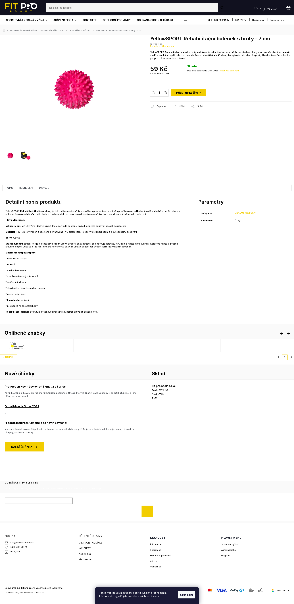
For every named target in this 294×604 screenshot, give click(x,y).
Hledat (222, 7)
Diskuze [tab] (44, 187)
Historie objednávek (160, 555)
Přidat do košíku (187, 92)
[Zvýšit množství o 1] (165, 93)
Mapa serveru (277, 20)
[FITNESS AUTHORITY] (175, 345)
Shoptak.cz (39, 593)
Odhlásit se (155, 566)
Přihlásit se (148, 511)
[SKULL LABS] (249, 345)
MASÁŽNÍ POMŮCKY (245, 213)
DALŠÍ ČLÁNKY (22, 446)
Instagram (15, 551)
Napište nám (258, 20)
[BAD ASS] (138, 345)
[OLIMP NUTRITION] (28, 345)
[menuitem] (26, 20)
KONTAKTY (240, 20)
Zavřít (167, 103)
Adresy (153, 561)
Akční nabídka (228, 550)
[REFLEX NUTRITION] (65, 345)
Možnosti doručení (229, 70)
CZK (256, 8)
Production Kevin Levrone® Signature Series (35, 386)
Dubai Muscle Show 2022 (22, 406)
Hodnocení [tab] (26, 187)
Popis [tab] (9, 187)
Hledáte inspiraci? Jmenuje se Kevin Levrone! (36, 422)
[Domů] (5, 30)
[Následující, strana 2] (285, 357)
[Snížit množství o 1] (153, 93)
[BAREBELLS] (212, 345)
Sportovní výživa (229, 544)
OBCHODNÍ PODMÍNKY (218, 20)
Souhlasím (186, 594)
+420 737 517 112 (18, 547)
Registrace (155, 550)
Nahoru (9, 357)
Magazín (225, 555)
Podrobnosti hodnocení (162, 46)
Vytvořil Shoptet (282, 590)
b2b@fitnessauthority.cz (22, 542)
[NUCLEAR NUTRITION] (102, 345)
